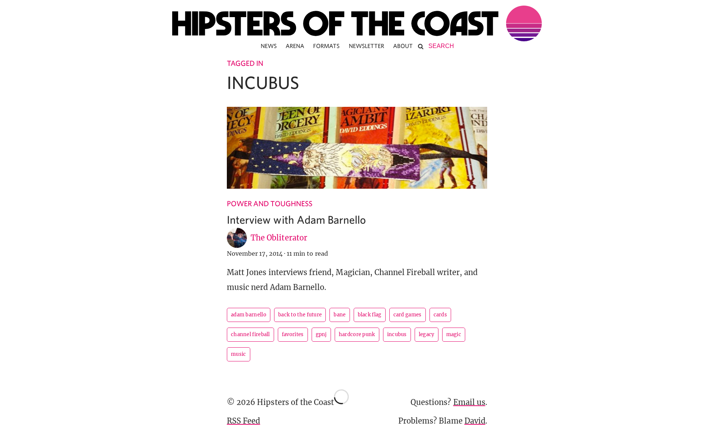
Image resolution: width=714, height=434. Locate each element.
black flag (370, 315)
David (474, 420)
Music (238, 354)
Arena (295, 45)
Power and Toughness (269, 203)
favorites (293, 334)
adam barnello (248, 315)
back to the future (300, 315)
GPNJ (321, 334)
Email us (469, 402)
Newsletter (367, 45)
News (269, 45)
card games (407, 315)
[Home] (357, 23)
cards (440, 315)
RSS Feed (243, 420)
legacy (426, 334)
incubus (397, 334)
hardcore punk (357, 334)
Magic (453, 334)
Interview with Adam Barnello (296, 219)
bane (339, 315)
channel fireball (250, 334)
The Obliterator (279, 237)
